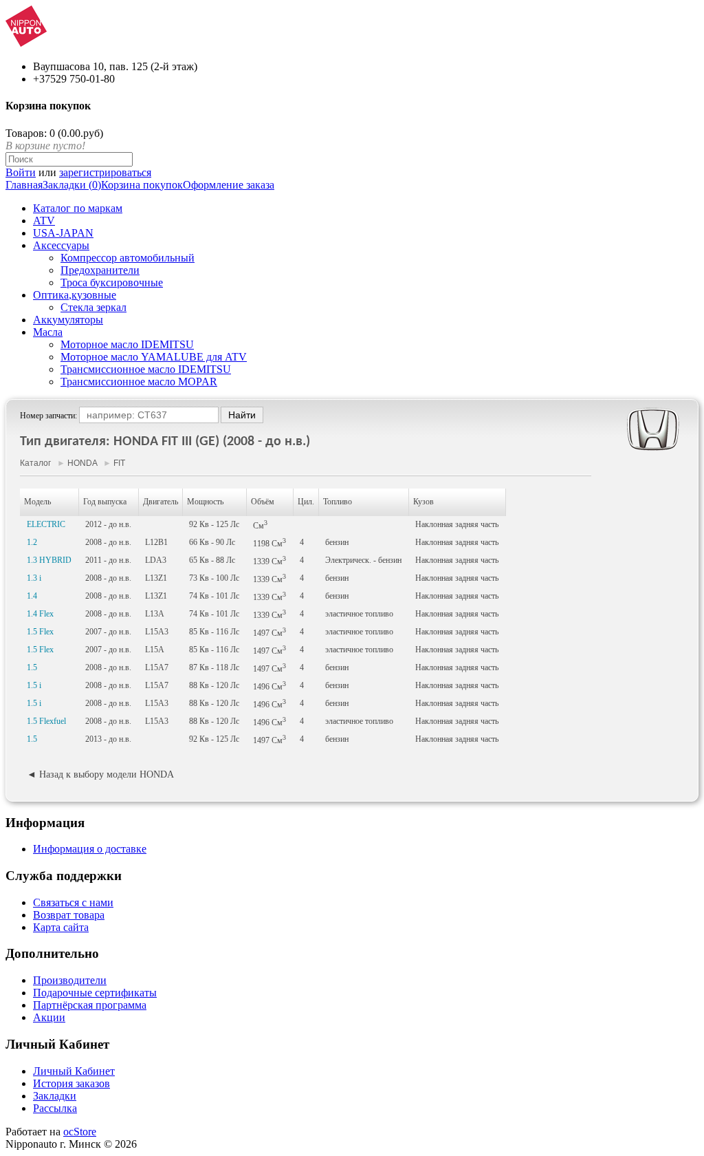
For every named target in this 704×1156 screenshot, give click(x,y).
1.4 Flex (40, 614)
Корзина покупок (142, 185)
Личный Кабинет (74, 1071)
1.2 (32, 542)
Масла (48, 332)
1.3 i (34, 578)
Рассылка (55, 1108)
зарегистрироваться (105, 172)
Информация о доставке (89, 849)
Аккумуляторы (68, 319)
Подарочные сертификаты (95, 992)
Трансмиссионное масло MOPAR (138, 381)
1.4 (32, 596)
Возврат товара (68, 915)
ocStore (79, 1131)
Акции (49, 1017)
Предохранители (100, 270)
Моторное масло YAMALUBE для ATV (153, 357)
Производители (70, 980)
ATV (44, 220)
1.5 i (34, 685)
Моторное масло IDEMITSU (127, 344)
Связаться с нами (73, 902)
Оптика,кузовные (74, 295)
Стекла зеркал (93, 307)
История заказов (71, 1083)
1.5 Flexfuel (46, 721)
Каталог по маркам (77, 208)
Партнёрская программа (89, 1005)
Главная (24, 185)
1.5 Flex (40, 631)
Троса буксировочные (111, 282)
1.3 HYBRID (49, 560)
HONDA (82, 463)
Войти (21, 172)
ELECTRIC (46, 524)
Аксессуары (61, 245)
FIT (119, 463)
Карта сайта (61, 927)
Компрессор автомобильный (127, 258)
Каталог (35, 463)
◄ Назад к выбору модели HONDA (100, 774)
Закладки (54, 1096)
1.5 (32, 667)
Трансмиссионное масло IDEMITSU (145, 369)
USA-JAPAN (63, 233)
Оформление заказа (228, 185)
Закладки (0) (72, 185)
